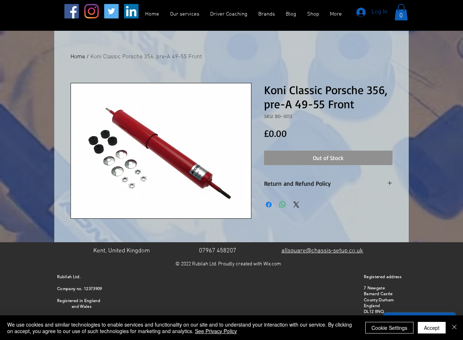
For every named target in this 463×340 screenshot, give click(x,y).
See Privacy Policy (216, 331)
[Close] (454, 327)
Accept (431, 327)
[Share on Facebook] (268, 204)
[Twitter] (111, 11)
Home (78, 56)
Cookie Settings (389, 327)
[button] (401, 12)
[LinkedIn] (131, 11)
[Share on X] (296, 204)
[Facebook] (71, 11)
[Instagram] (91, 11)
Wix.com (272, 264)
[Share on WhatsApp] (282, 204)
